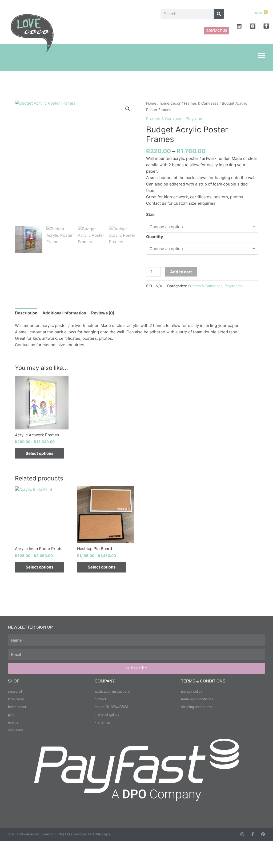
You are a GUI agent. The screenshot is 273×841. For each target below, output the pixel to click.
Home (151, 103)
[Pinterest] (263, 834)
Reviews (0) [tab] (102, 312)
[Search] (219, 14)
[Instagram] (242, 834)
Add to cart (181, 271)
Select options (39, 453)
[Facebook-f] (253, 834)
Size (150, 214)
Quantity (154, 236)
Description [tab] (26, 312)
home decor (170, 103)
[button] (262, 55)
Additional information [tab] (64, 312)
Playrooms (196, 118)
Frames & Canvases (201, 103)
